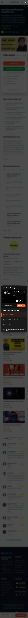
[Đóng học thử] (25, 2)
